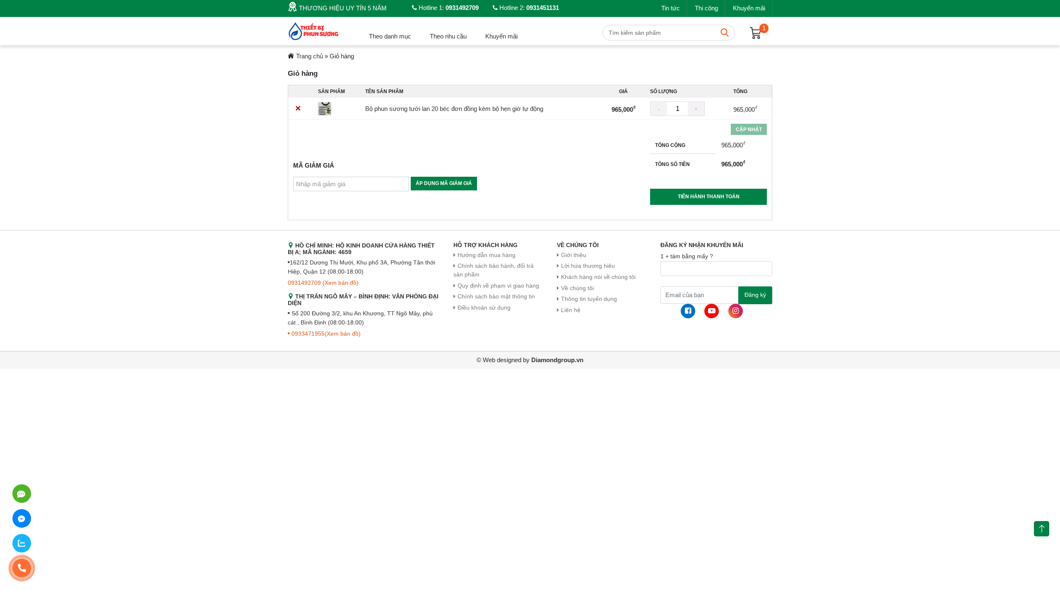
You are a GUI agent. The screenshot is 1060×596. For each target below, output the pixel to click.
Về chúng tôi (577, 288)
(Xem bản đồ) (341, 283)
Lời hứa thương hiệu (588, 266)
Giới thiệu (573, 255)
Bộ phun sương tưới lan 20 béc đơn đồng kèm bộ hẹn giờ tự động (454, 108)
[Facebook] (688, 311)
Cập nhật (749, 129)
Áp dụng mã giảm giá (444, 183)
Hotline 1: (448, 7)
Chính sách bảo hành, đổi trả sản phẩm (493, 270)
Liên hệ (571, 310)
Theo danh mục (390, 36)
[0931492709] (21, 493)
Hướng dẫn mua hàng (487, 255)
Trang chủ (309, 56)
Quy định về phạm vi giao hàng (498, 286)
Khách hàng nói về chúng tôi (598, 277)
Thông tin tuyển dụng (589, 299)
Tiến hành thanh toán (709, 196)
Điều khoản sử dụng (484, 308)
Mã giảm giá (313, 165)
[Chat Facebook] (21, 518)
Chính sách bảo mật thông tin (496, 296)
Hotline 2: (528, 7)
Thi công (706, 8)
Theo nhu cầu (448, 36)
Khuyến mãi (749, 8)
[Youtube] (711, 311)
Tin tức (670, 8)
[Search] (724, 33)
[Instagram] (735, 311)
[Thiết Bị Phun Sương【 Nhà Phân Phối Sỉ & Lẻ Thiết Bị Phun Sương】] (314, 30)
